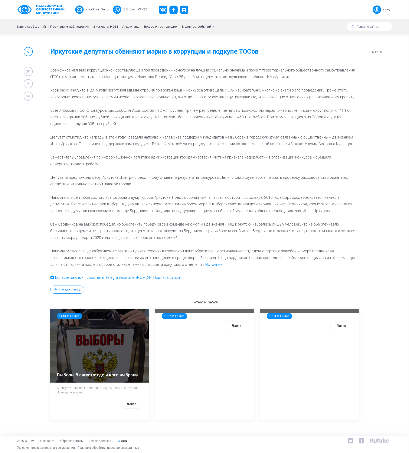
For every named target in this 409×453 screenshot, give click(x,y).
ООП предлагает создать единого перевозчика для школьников (198, 303)
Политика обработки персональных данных (108, 447)
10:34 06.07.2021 (279, 316)
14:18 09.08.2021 (69, 316)
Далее (131, 404)
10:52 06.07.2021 (174, 316)
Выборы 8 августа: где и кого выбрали (97, 374)
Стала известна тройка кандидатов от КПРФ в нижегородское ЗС (307, 303)
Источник (213, 264)
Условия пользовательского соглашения (46, 447)
